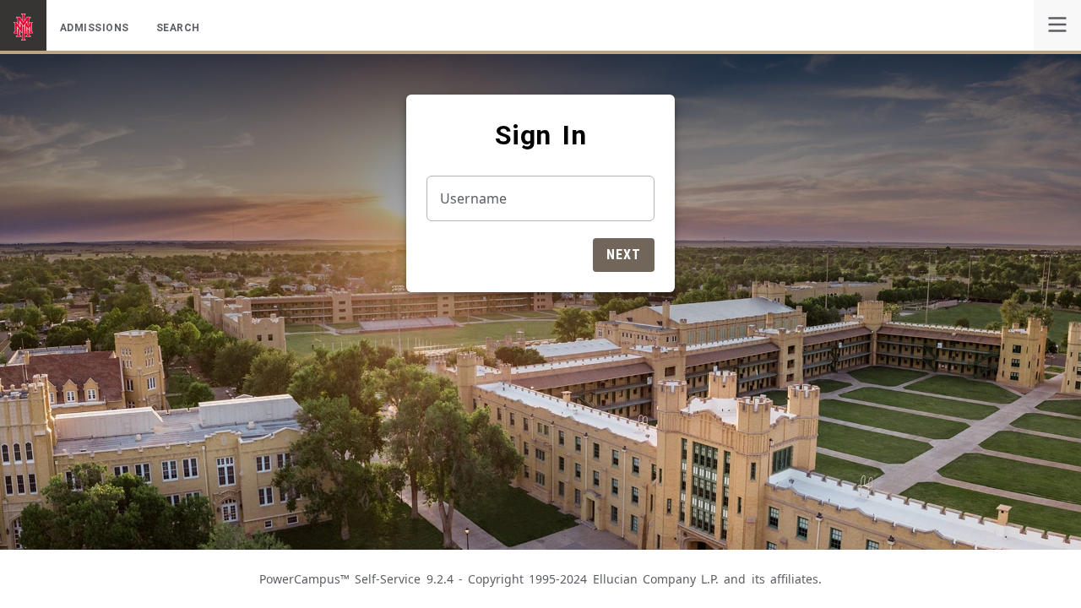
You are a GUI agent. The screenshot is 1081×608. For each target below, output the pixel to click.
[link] (1057, 25)
